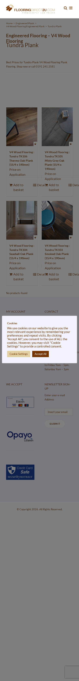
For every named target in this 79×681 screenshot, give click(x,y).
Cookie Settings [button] (19, 354)
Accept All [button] (40, 354)
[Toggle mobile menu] (71, 8)
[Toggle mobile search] (65, 8)
